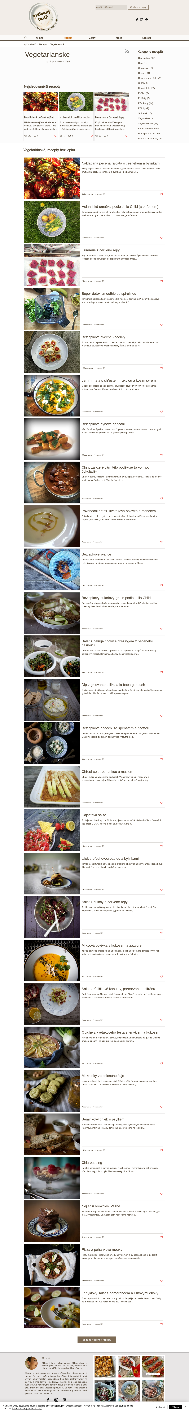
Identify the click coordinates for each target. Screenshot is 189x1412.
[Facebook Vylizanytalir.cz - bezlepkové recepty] (47, 1399)
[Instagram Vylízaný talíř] (142, 20)
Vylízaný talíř (30, 44)
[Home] (26, 37)
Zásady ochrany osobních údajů (27, 1408)
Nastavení (160, 1406)
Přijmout (175, 1406)
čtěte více (47, 1393)
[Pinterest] (147, 20)
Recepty (43, 44)
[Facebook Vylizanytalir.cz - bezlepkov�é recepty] (137, 20)
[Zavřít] (185, 1407)
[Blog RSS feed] (127, 51)
